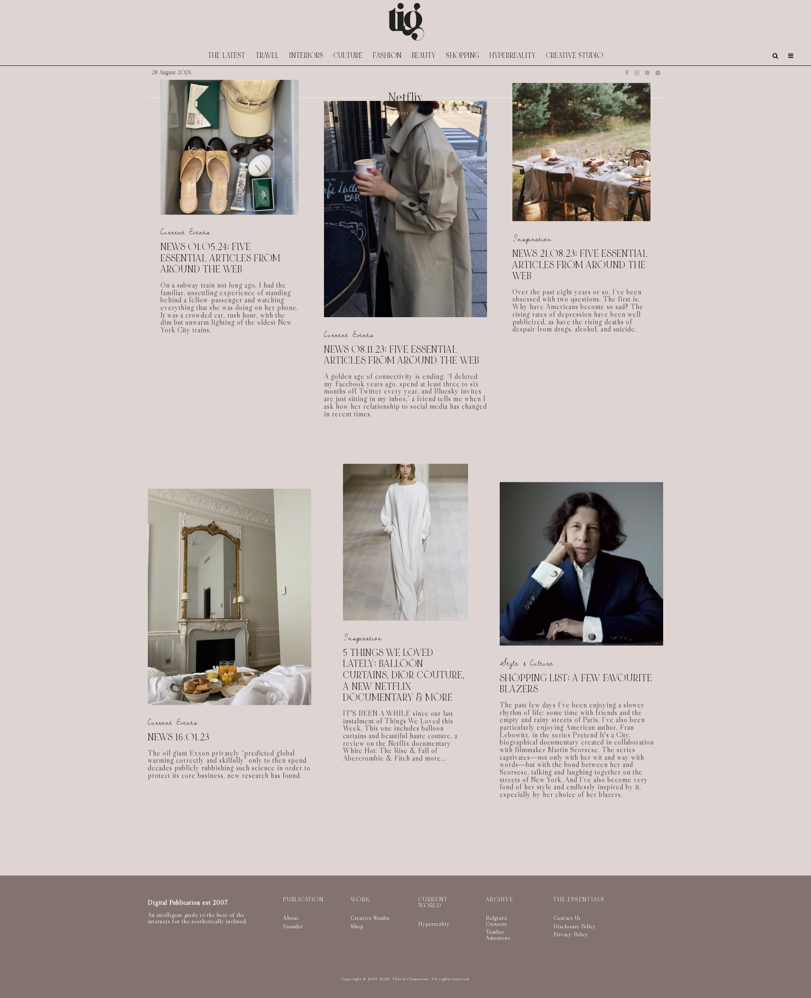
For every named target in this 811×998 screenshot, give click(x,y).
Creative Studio (574, 55)
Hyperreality (513, 55)
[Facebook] (626, 73)
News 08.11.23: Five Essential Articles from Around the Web (401, 355)
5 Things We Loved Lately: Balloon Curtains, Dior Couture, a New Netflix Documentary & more (404, 675)
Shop (357, 926)
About (291, 917)
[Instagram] (636, 73)
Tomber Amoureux (498, 934)
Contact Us (567, 917)
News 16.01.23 (179, 737)
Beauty (424, 55)
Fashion (387, 55)
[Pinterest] (647, 73)
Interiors (306, 55)
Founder (293, 926)
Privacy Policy (570, 934)
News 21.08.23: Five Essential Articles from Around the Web (580, 265)
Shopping (462, 55)
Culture (348, 55)
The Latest (226, 55)
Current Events (185, 232)
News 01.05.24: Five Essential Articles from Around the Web (220, 258)
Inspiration (532, 238)
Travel (267, 55)
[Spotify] (658, 73)
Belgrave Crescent (496, 920)
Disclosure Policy (574, 926)
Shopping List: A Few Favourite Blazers (576, 683)
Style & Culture (526, 662)
